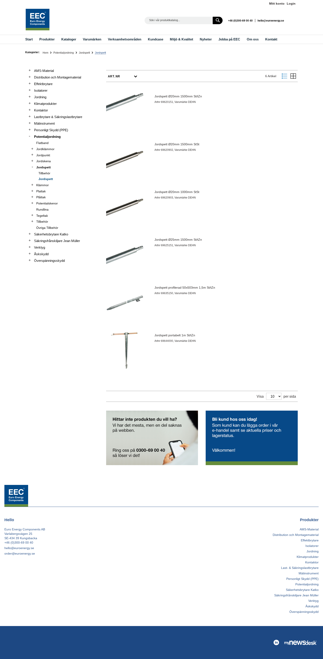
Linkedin (293, 20)
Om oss (253, 39)
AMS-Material (44, 71)
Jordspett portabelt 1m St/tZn (174, 335)
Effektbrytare (43, 84)
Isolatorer (40, 90)
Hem (46, 52)
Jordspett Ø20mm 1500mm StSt (176, 144)
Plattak (41, 191)
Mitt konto (277, 3)
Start (29, 39)
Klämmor (42, 185)
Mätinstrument (44, 123)
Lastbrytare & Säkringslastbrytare (58, 117)
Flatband (42, 143)
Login (291, 3)
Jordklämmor (45, 149)
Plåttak (41, 197)
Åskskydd (41, 254)
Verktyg (39, 247)
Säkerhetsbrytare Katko (51, 234)
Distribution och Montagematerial (57, 77)
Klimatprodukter (45, 104)
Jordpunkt (43, 155)
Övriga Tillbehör (47, 227)
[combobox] (184, 20)
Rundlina (42, 209)
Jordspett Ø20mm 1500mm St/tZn (178, 96)
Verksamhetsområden (124, 39)
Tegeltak (42, 215)
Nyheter (206, 39)
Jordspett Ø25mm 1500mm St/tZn (178, 239)
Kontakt (271, 39)
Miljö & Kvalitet (181, 39)
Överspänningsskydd (49, 260)
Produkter (47, 39)
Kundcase (155, 39)
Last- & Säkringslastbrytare (300, 568)
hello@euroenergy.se (271, 20)
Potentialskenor (47, 203)
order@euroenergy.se (19, 553)
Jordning (40, 97)
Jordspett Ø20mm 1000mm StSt (176, 192)
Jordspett (85, 52)
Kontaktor (41, 110)
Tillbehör (44, 173)
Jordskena (43, 161)
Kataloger (68, 39)
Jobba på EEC (229, 39)
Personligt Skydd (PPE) (51, 130)
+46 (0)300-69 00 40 (240, 20)
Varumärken (92, 39)
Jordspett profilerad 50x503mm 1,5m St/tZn (184, 287)
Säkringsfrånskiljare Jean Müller (57, 241)
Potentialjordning (63, 52)
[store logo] (37, 19)
